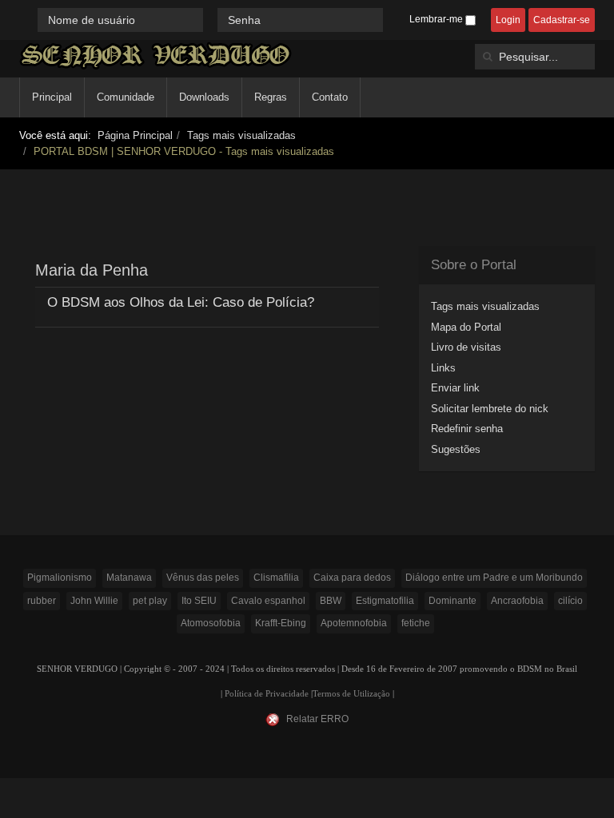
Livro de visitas (466, 347)
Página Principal (135, 135)
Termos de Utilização (351, 693)
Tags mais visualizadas (241, 135)
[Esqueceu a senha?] (390, 20)
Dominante (452, 600)
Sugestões (455, 449)
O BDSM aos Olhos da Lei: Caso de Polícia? (180, 302)
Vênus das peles (202, 577)
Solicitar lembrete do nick (489, 409)
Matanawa (129, 577)
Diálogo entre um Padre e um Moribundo (494, 577)
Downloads (204, 97)
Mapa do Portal (466, 327)
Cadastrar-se (561, 20)
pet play (150, 600)
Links (443, 368)
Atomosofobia (211, 623)
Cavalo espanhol (268, 600)
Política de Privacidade (267, 693)
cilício (570, 600)
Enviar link (455, 388)
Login (508, 20)
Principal (52, 97)
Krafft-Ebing (280, 623)
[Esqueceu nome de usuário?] (211, 20)
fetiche (415, 623)
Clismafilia (276, 577)
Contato (330, 97)
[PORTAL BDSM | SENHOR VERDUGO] (155, 55)
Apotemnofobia (354, 623)
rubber (41, 600)
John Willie (94, 600)
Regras (270, 97)
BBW (330, 600)
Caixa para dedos (352, 577)
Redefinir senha (467, 429)
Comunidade (125, 97)
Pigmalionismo (59, 577)
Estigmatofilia (385, 600)
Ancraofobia (517, 600)
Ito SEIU (199, 600)
